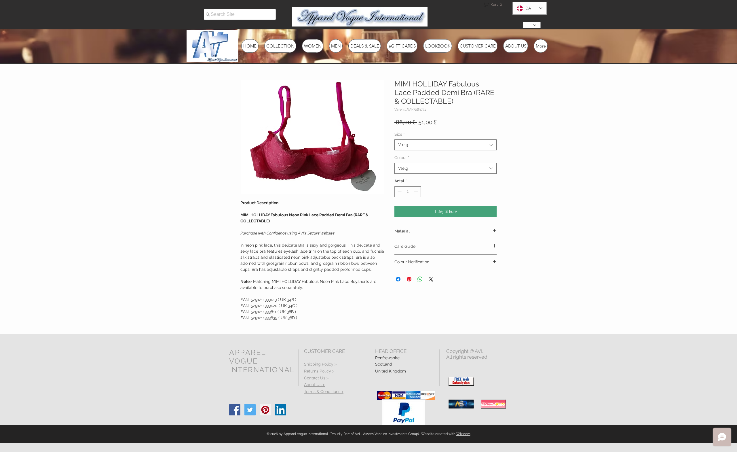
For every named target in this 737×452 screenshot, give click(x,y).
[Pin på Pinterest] (409, 279)
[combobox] (445, 144)
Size (399, 134)
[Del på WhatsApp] (420, 279)
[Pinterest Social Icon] (265, 409)
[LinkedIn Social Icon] (280, 409)
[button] (493, 4)
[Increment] (416, 192)
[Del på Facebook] (398, 279)
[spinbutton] (407, 192)
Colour (401, 157)
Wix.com (463, 434)
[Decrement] (398, 192)
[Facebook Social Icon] (234, 409)
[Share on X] (431, 279)
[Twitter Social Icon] (250, 409)
